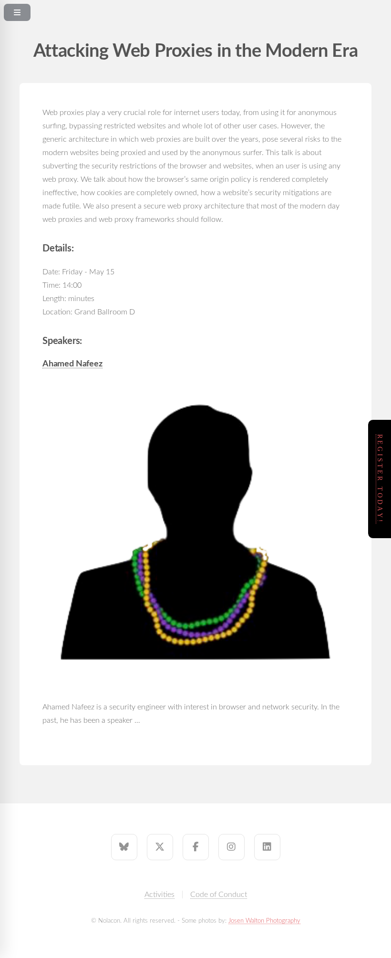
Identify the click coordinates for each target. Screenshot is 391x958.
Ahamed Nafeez (72, 364)
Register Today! (379, 479)
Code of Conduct (218, 894)
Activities (159, 894)
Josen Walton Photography (264, 921)
